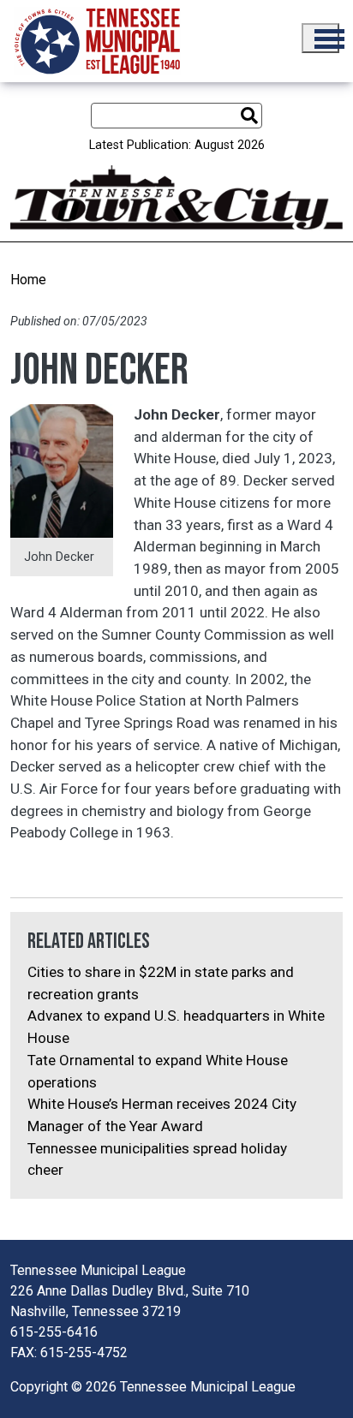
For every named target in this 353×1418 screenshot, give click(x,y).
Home (28, 279)
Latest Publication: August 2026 (177, 145)
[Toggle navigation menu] (320, 38)
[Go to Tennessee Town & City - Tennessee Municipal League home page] (97, 41)
